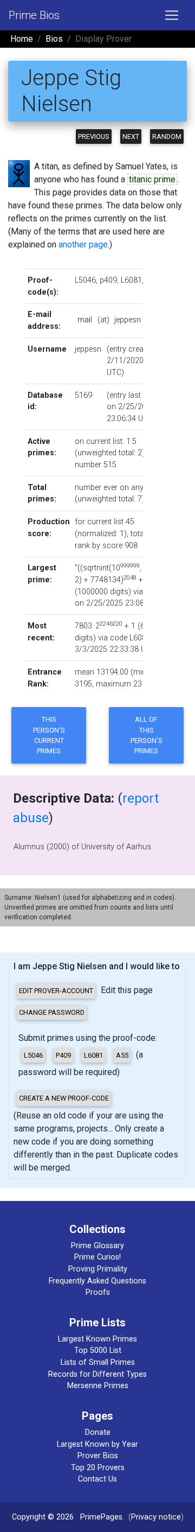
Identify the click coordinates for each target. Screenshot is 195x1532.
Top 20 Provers (98, 1467)
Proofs (98, 1292)
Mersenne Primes (97, 1385)
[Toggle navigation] (171, 15)
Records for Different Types (97, 1374)
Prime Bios (34, 15)
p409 (108, 280)
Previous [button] (93, 136)
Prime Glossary (97, 1245)
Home (21, 39)
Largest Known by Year (97, 1444)
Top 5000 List (97, 1350)
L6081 (131, 280)
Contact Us (97, 1479)
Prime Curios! (97, 1257)
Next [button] (130, 136)
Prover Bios (97, 1455)
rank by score (98, 545)
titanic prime (152, 179)
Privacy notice (156, 1517)
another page (83, 244)
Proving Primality (97, 1269)
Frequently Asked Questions (97, 1281)
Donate (97, 1432)
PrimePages (101, 1517)
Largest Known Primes (97, 1339)
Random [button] (166, 136)
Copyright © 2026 (43, 1517)
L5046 (85, 280)
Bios (54, 39)
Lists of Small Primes (98, 1362)
